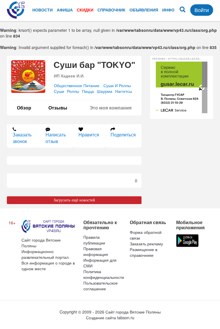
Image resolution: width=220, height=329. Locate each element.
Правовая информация (95, 251)
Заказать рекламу (146, 243)
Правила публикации (94, 240)
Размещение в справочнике (143, 252)
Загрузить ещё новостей (74, 200)
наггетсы (123, 91)
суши (59, 91)
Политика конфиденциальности (103, 274)
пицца (88, 91)
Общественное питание (76, 85)
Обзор (24, 107)
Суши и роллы (117, 85)
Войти (202, 9)
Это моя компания (110, 107)
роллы (73, 91)
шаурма (104, 91)
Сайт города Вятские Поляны (133, 312)
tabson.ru (125, 317)
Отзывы (57, 107)
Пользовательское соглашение (100, 285)
